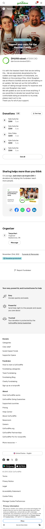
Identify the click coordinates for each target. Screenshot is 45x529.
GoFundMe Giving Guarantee (19, 323)
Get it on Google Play (9, 466)
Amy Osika (12, 133)
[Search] (4, 3)
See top (38, 113)
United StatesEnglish (24, 453)
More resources (9, 443)
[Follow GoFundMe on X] (12, 460)
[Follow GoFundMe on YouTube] (8, 460)
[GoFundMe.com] (22, 3)
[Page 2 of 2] (23, 50)
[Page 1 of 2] (22, 50)
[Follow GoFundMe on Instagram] (16, 460)
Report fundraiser (24, 270)
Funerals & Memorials (30, 254)
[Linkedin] (34, 210)
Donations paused (23, 40)
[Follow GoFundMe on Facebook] (4, 460)
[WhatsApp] (22, 210)
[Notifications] (36, 3)
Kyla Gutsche (13, 119)
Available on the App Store (21, 466)
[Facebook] (17, 210)
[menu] (41, 3)
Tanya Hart (12, 233)
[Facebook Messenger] (28, 210)
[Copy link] (11, 210)
